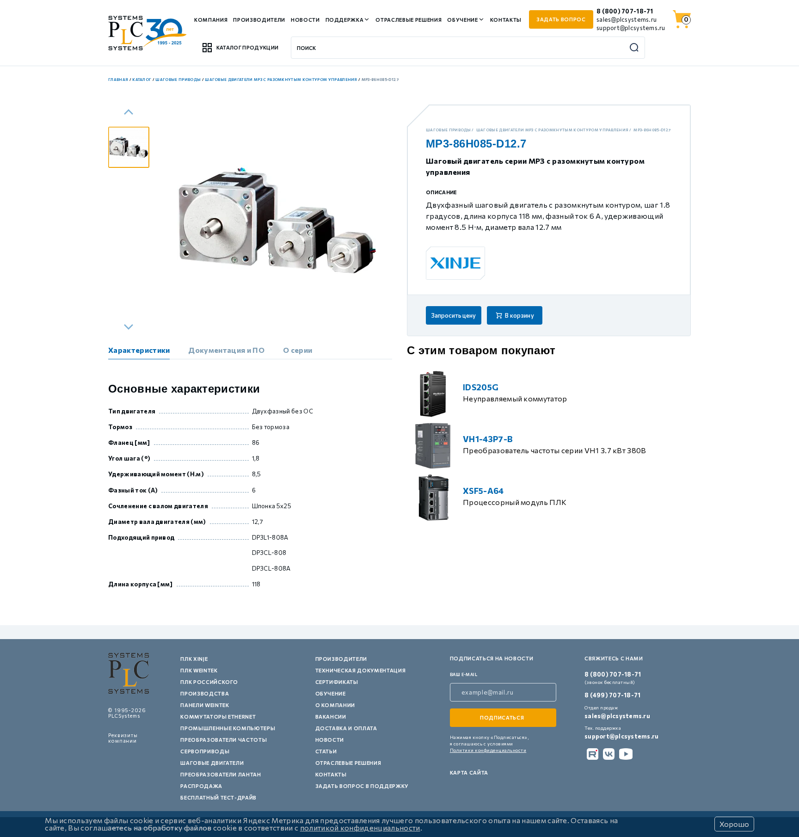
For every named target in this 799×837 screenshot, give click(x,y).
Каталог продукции (247, 47)
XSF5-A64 (483, 491)
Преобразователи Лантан (220, 774)
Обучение (462, 20)
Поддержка (345, 20)
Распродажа (201, 786)
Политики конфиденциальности (488, 750)
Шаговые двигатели (212, 763)
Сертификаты (336, 682)
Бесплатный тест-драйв (218, 797)
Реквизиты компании (123, 738)
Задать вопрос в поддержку (362, 786)
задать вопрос (561, 19)
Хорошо (734, 823)
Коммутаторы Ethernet (218, 717)
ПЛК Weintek (198, 670)
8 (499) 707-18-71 (612, 695)
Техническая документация (360, 670)
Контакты (506, 20)
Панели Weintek (204, 705)
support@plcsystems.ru (630, 27)
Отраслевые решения (408, 20)
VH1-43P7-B (488, 439)
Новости (305, 20)
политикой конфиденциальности (360, 827)
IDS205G (480, 387)
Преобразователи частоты (223, 740)
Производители (259, 20)
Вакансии (330, 717)
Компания (210, 20)
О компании (335, 705)
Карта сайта (469, 772)
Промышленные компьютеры (227, 728)
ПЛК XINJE (194, 659)
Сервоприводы (204, 751)
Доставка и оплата (346, 728)
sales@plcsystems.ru (626, 19)
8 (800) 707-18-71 (624, 11)
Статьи (326, 751)
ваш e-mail (464, 674)
